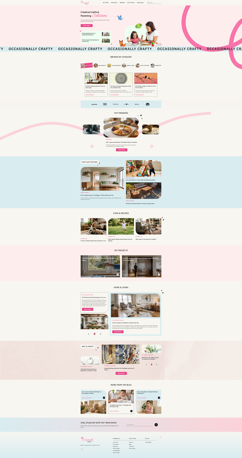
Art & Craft (106, 2)
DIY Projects (114, 2)
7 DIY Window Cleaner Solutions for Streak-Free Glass (100, 259)
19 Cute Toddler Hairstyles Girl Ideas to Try (93, 241)
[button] (92, 146)
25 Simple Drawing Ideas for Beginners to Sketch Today (89, 369)
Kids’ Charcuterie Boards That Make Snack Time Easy (121, 142)
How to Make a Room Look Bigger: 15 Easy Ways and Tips (97, 195)
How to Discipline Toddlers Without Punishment (147, 392)
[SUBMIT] (156, 424)
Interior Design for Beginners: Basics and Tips (125, 323)
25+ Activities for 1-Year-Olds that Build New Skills (140, 180)
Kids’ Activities (131, 2)
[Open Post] (118, 275)
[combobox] (154, 2)
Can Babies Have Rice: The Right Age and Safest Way (120, 405)
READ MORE (88, 25)
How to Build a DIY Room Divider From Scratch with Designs (140, 259)
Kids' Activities (85, 192)
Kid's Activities (89, 162)
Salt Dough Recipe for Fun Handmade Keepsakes (88, 34)
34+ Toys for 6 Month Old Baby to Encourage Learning (91, 392)
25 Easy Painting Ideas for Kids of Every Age (95, 86)
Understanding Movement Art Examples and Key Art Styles (119, 369)
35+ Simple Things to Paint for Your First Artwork (145, 86)
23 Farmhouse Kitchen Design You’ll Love (94, 297)
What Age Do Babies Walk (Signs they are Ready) (120, 240)
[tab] (86, 65)
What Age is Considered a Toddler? (146, 239)
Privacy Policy (132, 448)
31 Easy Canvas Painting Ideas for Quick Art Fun (90, 40)
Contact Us (131, 446)
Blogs (130, 444)
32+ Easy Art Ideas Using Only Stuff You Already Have (121, 86)
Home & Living (140, 2)
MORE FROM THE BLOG (121, 384)
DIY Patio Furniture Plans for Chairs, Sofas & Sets (140, 203)
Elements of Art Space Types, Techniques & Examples (150, 358)
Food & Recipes (121, 213)
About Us (131, 442)
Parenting (122, 2)
